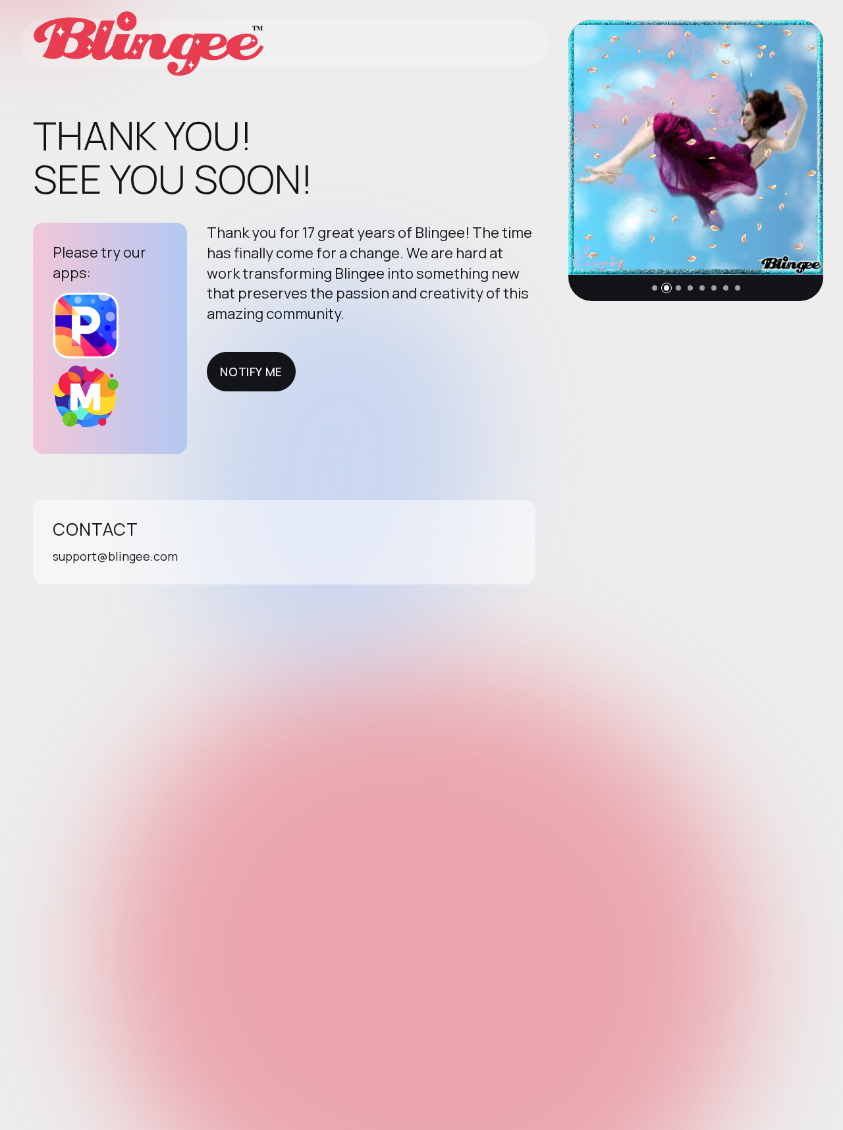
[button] (654, 288)
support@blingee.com (115, 556)
